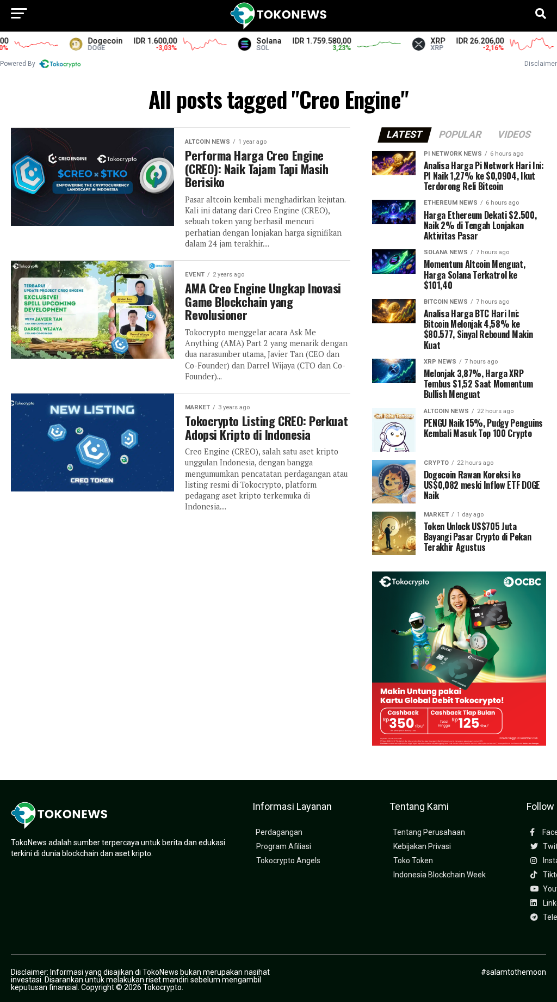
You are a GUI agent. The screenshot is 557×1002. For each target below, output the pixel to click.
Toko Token (413, 861)
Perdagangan (279, 832)
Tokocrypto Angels (288, 861)
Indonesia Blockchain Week (439, 875)
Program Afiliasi (283, 847)
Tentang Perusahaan (429, 832)
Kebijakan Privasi (422, 847)
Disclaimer (540, 63)
